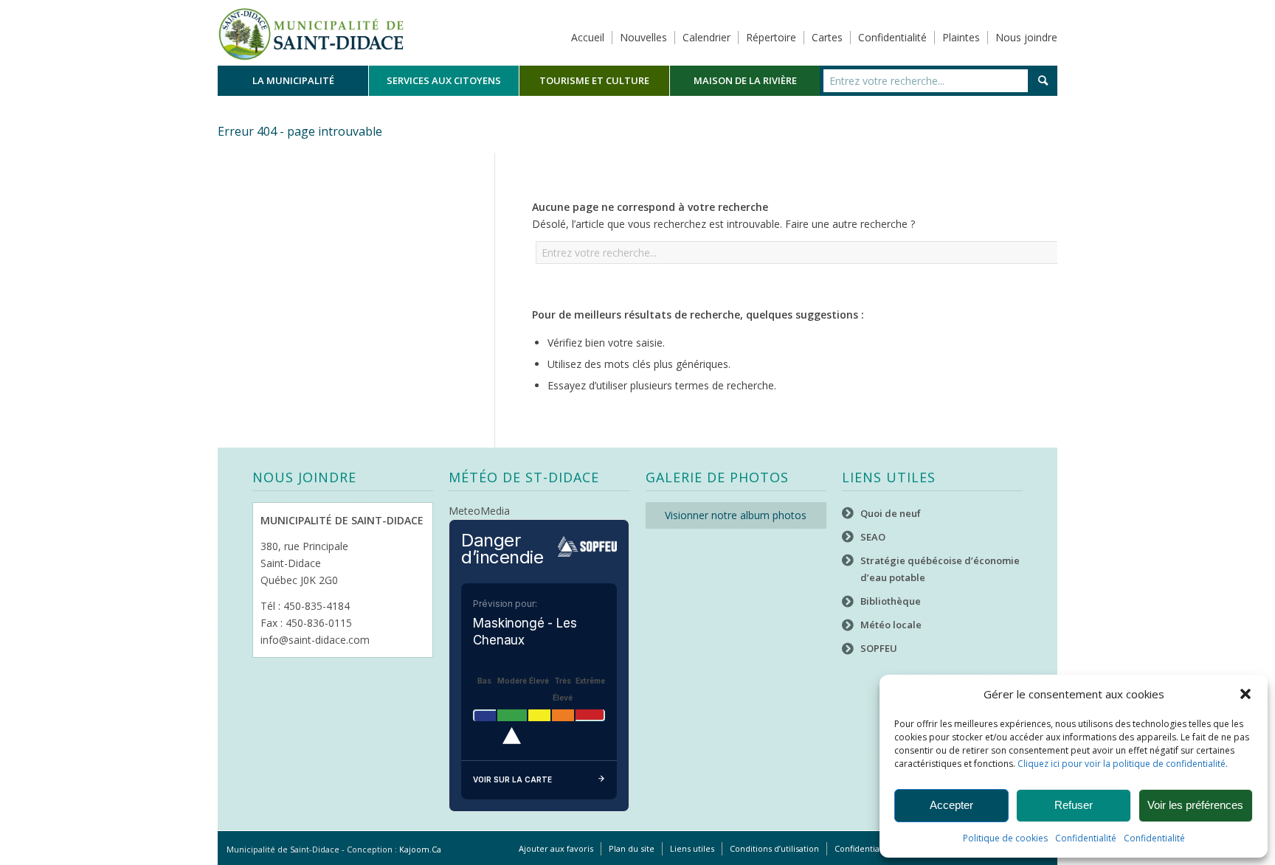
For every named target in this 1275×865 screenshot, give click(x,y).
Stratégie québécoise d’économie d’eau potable (940, 569)
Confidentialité (1085, 838)
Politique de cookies (1005, 838)
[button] (1245, 694)
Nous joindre (1026, 37)
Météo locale (891, 624)
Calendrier (706, 37)
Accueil (587, 37)
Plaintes (961, 37)
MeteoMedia (479, 511)
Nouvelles (643, 37)
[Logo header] (311, 32)
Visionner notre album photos (735, 515)
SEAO (872, 536)
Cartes (827, 37)
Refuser (1073, 805)
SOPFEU (878, 648)
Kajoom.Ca (420, 849)
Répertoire (771, 37)
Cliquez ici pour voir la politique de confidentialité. (1122, 763)
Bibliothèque (890, 601)
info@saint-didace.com (315, 640)
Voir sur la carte (512, 779)
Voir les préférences (1195, 805)
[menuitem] (293, 81)
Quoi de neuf (890, 513)
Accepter (951, 805)
